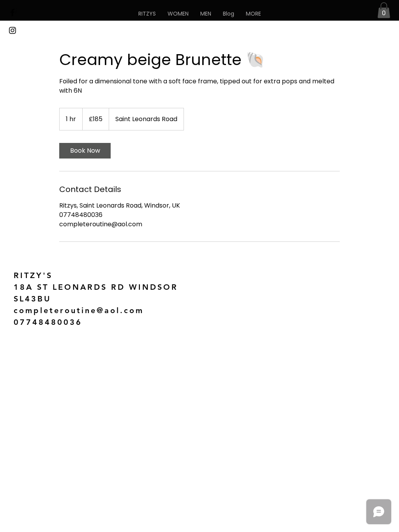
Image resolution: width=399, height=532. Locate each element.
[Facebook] (12, 12)
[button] (253, 13)
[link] (85, 151)
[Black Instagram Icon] (12, 30)
